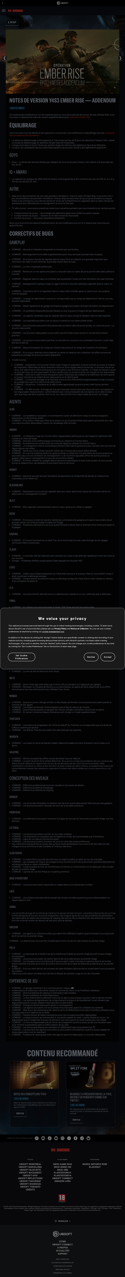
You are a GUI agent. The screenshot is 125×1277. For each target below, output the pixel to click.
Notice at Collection (80, 628)
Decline (91, 657)
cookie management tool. (53, 631)
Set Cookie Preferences (21, 656)
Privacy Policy (60, 628)
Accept (108, 657)
